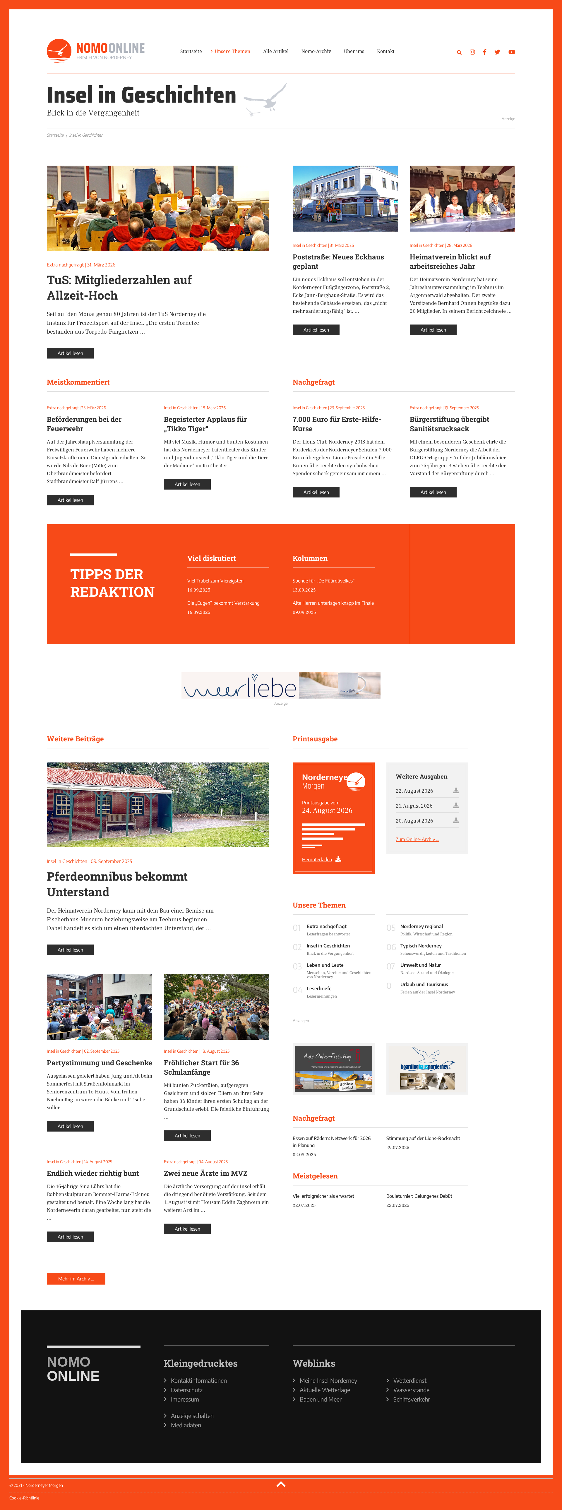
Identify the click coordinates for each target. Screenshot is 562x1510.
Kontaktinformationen (199, 1380)
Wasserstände (411, 1390)
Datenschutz (187, 1390)
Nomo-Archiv (316, 51)
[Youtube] (511, 51)
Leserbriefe (319, 988)
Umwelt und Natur (420, 965)
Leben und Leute (325, 965)
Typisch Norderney (421, 946)
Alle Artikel (276, 51)
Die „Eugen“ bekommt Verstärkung (223, 603)
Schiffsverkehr (411, 1399)
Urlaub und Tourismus (424, 984)
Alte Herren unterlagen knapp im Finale (333, 603)
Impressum (185, 1399)
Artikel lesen (70, 353)
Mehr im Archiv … (76, 1279)
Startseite (191, 51)
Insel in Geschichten (310, 245)
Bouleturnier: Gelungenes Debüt (419, 1196)
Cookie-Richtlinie (24, 1497)
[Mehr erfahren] (415, 101)
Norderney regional (421, 926)
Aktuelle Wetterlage (325, 1390)
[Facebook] (484, 51)
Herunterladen (317, 859)
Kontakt (386, 51)
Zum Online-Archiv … (417, 839)
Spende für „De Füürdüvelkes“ (324, 581)
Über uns (354, 51)
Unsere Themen (232, 51)
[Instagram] (472, 51)
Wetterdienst (409, 1380)
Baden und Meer (321, 1399)
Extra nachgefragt (65, 265)
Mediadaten (186, 1425)
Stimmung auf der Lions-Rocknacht (423, 1138)
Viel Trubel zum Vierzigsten (215, 581)
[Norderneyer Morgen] (96, 51)
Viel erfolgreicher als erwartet (323, 1196)
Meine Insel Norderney (328, 1380)
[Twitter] (497, 51)
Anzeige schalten (192, 1416)
